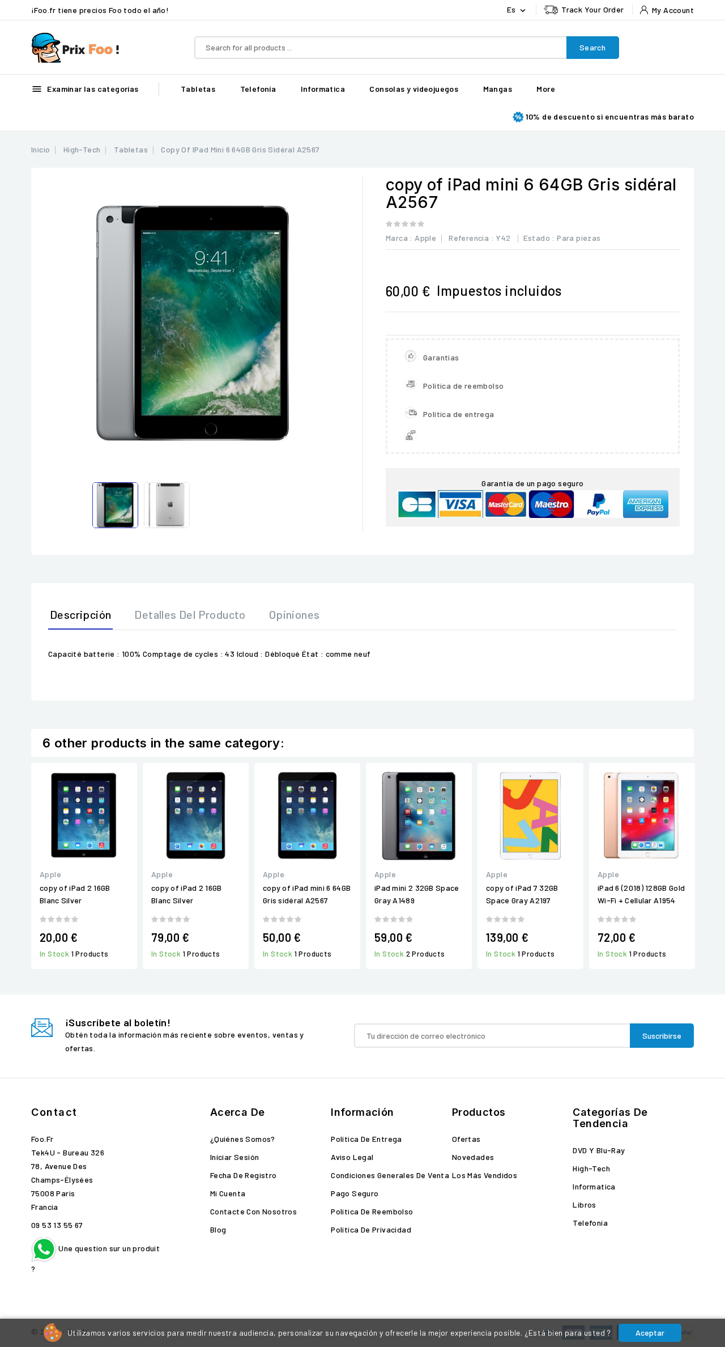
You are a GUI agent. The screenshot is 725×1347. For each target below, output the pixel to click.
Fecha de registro (243, 1175)
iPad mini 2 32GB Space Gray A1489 (416, 894)
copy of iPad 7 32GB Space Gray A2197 (522, 894)
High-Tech (591, 1168)
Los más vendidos (484, 1175)
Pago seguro (354, 1193)
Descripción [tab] (80, 614)
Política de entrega (366, 1139)
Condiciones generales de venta (390, 1175)
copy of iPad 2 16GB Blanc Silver (75, 894)
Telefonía (258, 89)
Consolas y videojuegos (413, 89)
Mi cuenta (228, 1193)
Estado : (539, 238)
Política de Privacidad (371, 1229)
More (545, 89)
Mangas (497, 89)
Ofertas (466, 1139)
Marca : (399, 238)
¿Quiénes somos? (242, 1139)
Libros (584, 1204)
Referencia (469, 238)
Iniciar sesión (234, 1157)
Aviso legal (352, 1157)
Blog (218, 1229)
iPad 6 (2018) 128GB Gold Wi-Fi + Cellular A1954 (641, 894)
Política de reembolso (372, 1211)
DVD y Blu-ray (599, 1150)
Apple (425, 238)
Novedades (473, 1157)
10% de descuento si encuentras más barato (610, 116)
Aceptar (650, 1332)
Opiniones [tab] (294, 614)
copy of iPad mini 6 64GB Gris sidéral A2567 (307, 894)
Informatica (323, 89)
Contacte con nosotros (253, 1211)
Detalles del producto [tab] (189, 614)
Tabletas (198, 89)
